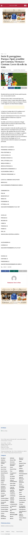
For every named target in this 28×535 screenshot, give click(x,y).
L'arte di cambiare (12, 498)
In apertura (12, 493)
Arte (2, 465)
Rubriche (21, 475)
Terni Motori (22, 502)
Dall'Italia (12, 458)
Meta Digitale (7, 533)
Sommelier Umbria (21, 490)
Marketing (12, 512)
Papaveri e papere (21, 466)
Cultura (2, 513)
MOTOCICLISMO (13, 514)
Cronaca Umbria (4, 509)
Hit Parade (12, 476)
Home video (12, 483)
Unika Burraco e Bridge (22, 512)
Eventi (11, 467)
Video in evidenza (21, 515)
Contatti (2, 531)
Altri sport (3, 458)
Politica (21, 468)
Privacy (13, 531)
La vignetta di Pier (13, 506)
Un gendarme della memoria (22, 506)
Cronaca (3, 493)
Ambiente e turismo (3, 462)
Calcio (5, 53)
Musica (11, 516)
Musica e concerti (21, 458)
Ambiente (3, 460)
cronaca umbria (4, 511)
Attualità (3, 477)
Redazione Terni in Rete (6, 70)
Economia (12, 462)
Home (2, 53)
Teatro (20, 494)
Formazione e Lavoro (13, 473)
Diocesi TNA (13, 460)
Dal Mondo (3, 518)
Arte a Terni (3, 467)
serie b (5, 267)
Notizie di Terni (22, 463)
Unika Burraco (22, 509)
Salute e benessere (21, 478)
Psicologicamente (23, 473)
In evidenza (12, 495)
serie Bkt (9, 267)
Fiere (11, 471)
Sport (20, 492)
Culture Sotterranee (3, 516)
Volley (20, 519)
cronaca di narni (4, 498)
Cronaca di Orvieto (3, 503)
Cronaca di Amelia (3, 495)
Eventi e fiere (13, 469)
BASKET (3, 480)
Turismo (21, 504)
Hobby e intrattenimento (13, 481)
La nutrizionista (13, 504)
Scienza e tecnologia (21, 486)
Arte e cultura (4, 471)
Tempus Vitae (22, 496)
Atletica (2, 475)
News (20, 461)
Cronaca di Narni (4, 500)
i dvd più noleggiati (12, 488)
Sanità (20, 484)
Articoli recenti (4, 473)
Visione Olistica (22, 517)
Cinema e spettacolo (3, 487)
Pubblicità (8, 531)
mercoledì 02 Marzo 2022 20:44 (19, 70)
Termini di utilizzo (19, 531)
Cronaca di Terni (4, 505)
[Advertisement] (14, 1)
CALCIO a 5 (3, 484)
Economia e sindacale (12, 464)
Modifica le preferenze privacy (7, 525)
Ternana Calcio (22, 500)
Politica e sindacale (21, 471)
